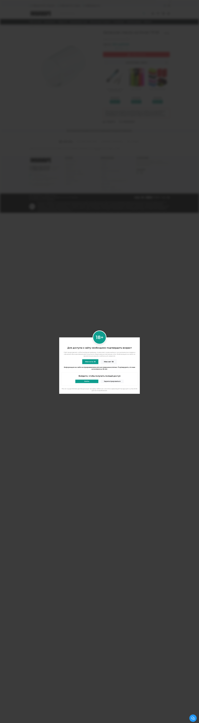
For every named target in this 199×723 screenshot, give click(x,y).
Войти (86, 381)
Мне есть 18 (90, 362)
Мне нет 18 (109, 362)
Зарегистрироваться (112, 381)
